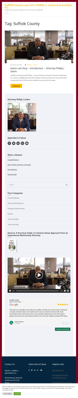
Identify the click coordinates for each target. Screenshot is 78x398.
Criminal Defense (13, 198)
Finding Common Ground (16, 209)
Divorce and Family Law (15, 203)
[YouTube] (27, 143)
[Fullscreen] (68, 291)
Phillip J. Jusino (32, 65)
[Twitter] (13, 143)
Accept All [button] (17, 394)
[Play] (10, 291)
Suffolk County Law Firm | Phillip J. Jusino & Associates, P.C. (39, 6)
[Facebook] (9, 143)
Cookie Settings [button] (8, 394)
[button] (39, 275)
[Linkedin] (18, 143)
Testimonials (12, 174)
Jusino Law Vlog (13, 224)
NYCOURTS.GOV (57, 370)
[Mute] (65, 291)
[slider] (37, 290)
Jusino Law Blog (13, 219)
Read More (16, 86)
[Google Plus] (22, 143)
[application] (39, 275)
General (10, 214)
